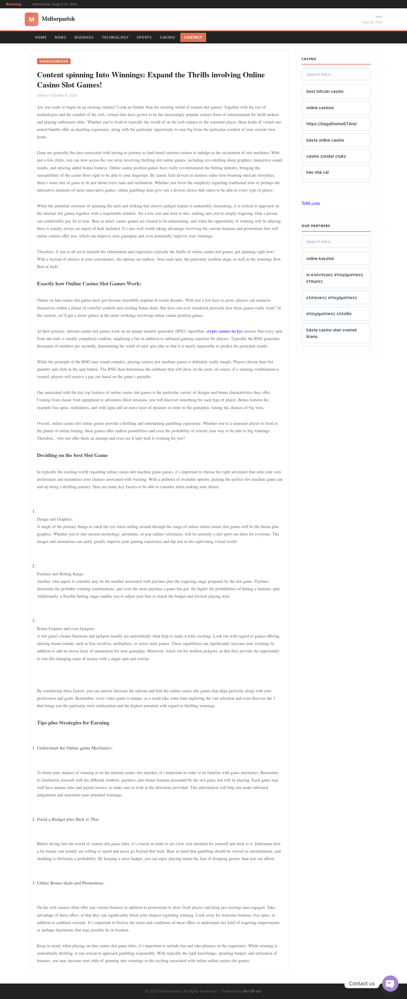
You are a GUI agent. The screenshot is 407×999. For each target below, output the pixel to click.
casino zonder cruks (326, 156)
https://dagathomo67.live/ (331, 123)
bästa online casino (325, 140)
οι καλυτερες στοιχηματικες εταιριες (334, 278)
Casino (167, 37)
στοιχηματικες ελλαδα (329, 313)
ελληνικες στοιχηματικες (331, 297)
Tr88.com (311, 203)
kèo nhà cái (317, 172)
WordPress (252, 991)
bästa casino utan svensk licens (331, 333)
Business (84, 37)
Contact (193, 37)
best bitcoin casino (325, 91)
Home (40, 37)
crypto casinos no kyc (224, 331)
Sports (144, 37)
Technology (115, 37)
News (60, 37)
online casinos (320, 107)
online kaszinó (320, 258)
